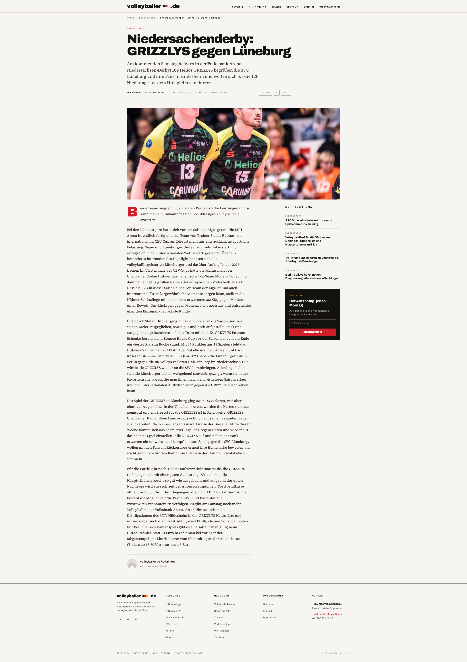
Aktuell (237, 7)
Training (218, 617)
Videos (169, 637)
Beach (276, 7)
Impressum (269, 617)
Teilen (265, 92)
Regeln (309, 7)
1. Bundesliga (173, 604)
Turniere (219, 637)
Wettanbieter (329, 7)
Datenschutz (141, 653)
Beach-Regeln (222, 611)
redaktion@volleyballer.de (327, 614)
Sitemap (166, 653)
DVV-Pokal (171, 624)
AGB (155, 653)
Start (130, 18)
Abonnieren (312, 332)
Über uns (268, 604)
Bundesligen (147, 18)
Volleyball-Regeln (224, 604)
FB (120, 619)
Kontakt (267, 611)
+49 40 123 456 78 (322, 618)
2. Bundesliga (173, 611)
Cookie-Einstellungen (189, 653)
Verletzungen (222, 624)
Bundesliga (257, 7)
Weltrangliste (221, 630)
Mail (286, 92)
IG (128, 619)
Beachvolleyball (174, 617)
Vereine (292, 7)
